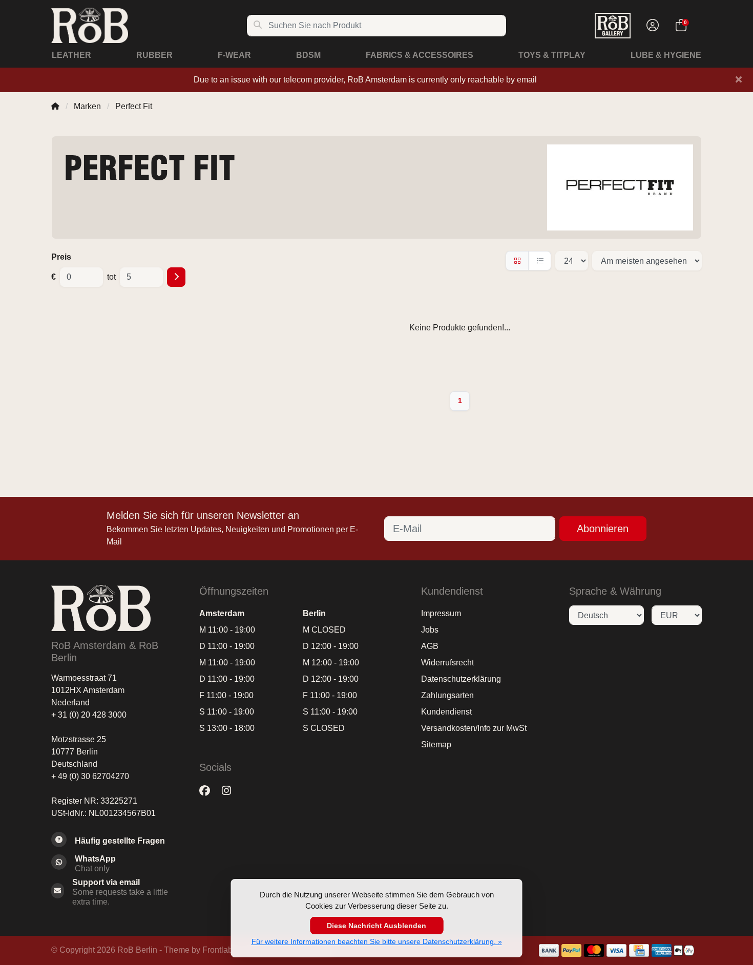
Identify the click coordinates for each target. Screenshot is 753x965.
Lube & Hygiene (666, 55)
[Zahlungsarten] (549, 950)
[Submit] (176, 277)
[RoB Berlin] (148, 25)
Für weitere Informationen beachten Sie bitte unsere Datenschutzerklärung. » (377, 941)
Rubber (154, 55)
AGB (429, 646)
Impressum (441, 613)
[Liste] (539, 260)
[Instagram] (230, 791)
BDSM (308, 55)
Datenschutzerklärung (461, 679)
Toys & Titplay (551, 55)
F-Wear (234, 55)
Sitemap (436, 744)
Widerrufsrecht (447, 662)
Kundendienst (446, 711)
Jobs (429, 629)
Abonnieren (603, 528)
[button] (651, 25)
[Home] (55, 106)
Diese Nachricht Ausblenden (376, 925)
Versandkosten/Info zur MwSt (474, 728)
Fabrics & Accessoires (419, 55)
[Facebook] (208, 791)
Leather (71, 55)
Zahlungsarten (447, 695)
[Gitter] (517, 260)
